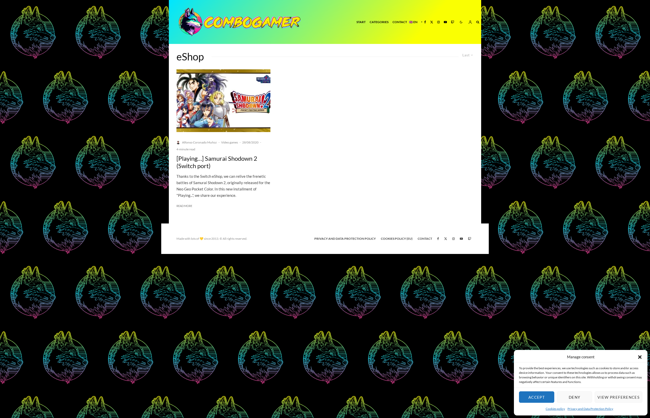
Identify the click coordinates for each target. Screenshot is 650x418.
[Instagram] (438, 22)
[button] (639, 357)
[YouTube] (445, 22)
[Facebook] (425, 22)
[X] (431, 22)
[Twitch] (452, 22)
